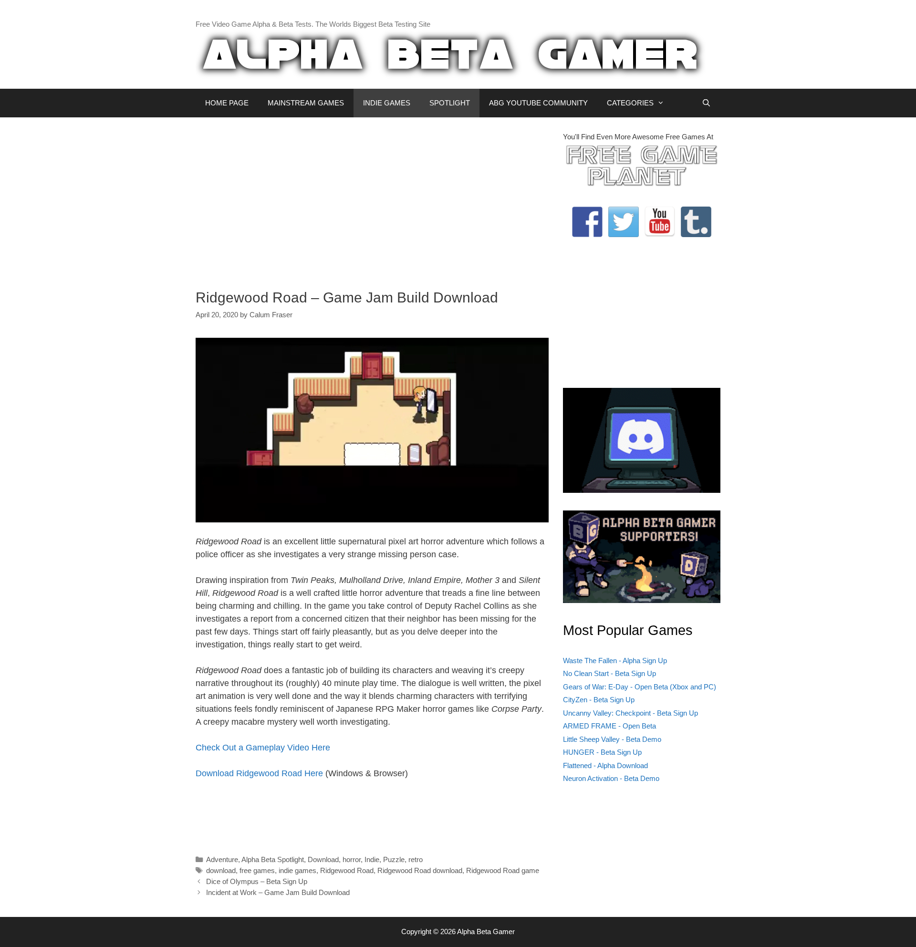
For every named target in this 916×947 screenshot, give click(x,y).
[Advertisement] (372, 198)
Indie (371, 859)
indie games (297, 870)
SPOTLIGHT (449, 103)
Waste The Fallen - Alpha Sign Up (615, 660)
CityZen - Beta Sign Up (599, 700)
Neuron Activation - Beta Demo (611, 778)
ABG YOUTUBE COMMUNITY (538, 103)
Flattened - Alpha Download (605, 765)
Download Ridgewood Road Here (259, 773)
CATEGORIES (630, 103)
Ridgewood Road (347, 870)
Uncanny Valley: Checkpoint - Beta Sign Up (630, 713)
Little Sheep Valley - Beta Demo (612, 739)
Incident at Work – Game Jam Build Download (278, 892)
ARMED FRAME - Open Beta (609, 726)
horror (352, 859)
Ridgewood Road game (502, 870)
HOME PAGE (227, 103)
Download (323, 859)
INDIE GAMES (386, 103)
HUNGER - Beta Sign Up (602, 752)
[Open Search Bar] (706, 103)
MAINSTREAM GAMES (306, 103)
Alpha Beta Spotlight (272, 859)
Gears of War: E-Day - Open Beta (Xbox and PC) (639, 687)
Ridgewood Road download (419, 870)
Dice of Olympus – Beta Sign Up (256, 881)
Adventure (222, 859)
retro (415, 859)
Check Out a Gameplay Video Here (263, 747)
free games (257, 870)
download (221, 870)
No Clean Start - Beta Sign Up (609, 673)
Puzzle (394, 859)
